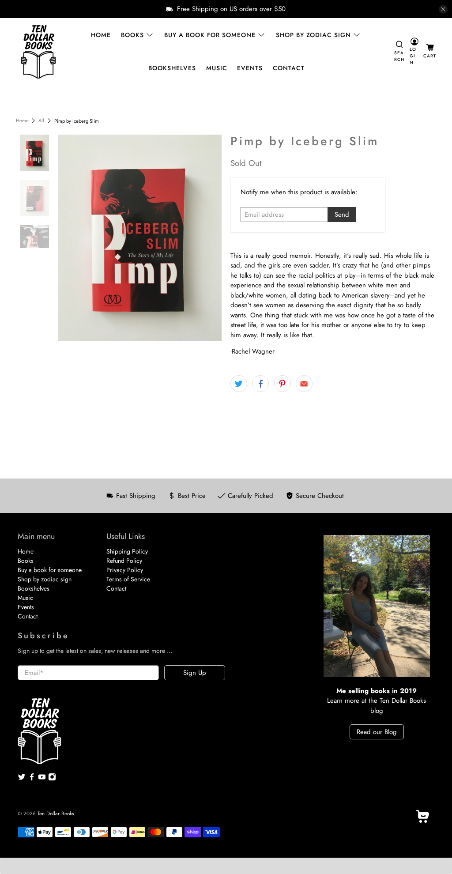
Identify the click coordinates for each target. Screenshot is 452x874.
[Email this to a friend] (304, 383)
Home (101, 34)
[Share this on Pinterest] (282, 383)
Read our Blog (377, 732)
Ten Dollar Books (56, 813)
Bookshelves (172, 68)
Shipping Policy (127, 551)
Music (216, 68)
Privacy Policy (124, 569)
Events (250, 68)
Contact (289, 68)
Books (132, 34)
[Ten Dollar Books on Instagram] (52, 778)
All (41, 120)
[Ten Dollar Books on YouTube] (42, 778)
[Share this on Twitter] (238, 383)
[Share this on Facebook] (260, 383)
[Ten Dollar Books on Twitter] (22, 778)
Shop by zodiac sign (313, 34)
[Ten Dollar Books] (38, 52)
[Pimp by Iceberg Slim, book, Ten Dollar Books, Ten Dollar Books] (140, 238)
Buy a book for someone (210, 34)
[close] (443, 9)
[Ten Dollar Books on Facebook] (32, 778)
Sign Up (194, 673)
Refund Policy (124, 560)
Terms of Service (128, 579)
